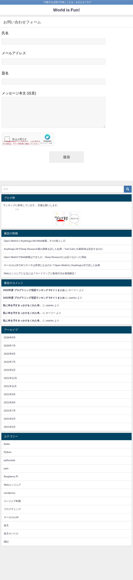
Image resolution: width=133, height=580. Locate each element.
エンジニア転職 (12, 501)
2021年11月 (10, 386)
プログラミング (12, 509)
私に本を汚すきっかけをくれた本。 (22, 305)
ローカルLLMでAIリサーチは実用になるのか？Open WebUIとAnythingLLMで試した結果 (52, 265)
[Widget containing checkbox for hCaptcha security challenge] (28, 139)
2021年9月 (10, 394)
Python (7, 452)
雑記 (6, 541)
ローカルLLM (11, 517)
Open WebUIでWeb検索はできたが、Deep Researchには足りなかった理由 (45, 257)
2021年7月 (10, 410)
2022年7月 (10, 362)
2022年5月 (10, 370)
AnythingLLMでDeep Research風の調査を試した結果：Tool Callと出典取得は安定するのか (53, 249)
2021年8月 (10, 402)
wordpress (9, 493)
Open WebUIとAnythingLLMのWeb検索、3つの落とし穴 (34, 241)
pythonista (9, 460)
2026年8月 (10, 337)
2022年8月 (10, 353)
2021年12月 (10, 378)
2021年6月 (10, 418)
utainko (73, 297)
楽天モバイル (11, 533)
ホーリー (73, 290)
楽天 (6, 525)
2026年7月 (10, 345)
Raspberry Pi (11, 476)
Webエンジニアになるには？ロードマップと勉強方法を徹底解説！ (40, 273)
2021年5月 (10, 427)
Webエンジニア (12, 485)
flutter (7, 444)
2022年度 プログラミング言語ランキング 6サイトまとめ (34, 290)
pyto (6, 468)
